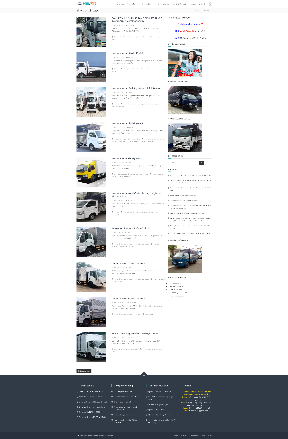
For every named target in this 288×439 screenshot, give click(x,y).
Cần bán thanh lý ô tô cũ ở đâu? (126, 397)
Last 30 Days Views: (176, 293)
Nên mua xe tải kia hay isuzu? (127, 158)
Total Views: (174, 296)
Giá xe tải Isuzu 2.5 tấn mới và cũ (128, 298)
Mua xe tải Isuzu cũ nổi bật (123, 174)
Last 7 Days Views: (176, 289)
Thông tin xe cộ (119, 139)
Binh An (130, 57)
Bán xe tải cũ (147, 4)
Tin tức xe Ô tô (135, 139)
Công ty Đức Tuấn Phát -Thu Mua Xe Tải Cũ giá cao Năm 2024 (190, 175)
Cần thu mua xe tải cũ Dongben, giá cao (183, 200)
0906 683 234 (188, 37)
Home (176, 435)
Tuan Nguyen (132, 302)
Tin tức (193, 4)
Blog (203, 435)
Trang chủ (120, 4)
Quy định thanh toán (156, 410)
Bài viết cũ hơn (84, 371)
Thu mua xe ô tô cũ (194, 435)
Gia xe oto (156, 279)
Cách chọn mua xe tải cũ (123, 392)
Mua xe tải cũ (132, 4)
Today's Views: (175, 283)
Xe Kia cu (130, 141)
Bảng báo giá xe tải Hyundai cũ (91, 392)
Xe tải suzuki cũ (119, 349)
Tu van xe (144, 69)
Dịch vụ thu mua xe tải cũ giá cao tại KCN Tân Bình (187, 213)
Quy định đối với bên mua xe (159, 392)
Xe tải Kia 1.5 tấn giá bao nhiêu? (91, 397)
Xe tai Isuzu (152, 69)
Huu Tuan (131, 25)
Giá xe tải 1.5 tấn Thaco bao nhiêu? (92, 407)
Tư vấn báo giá (163, 4)
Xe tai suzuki (120, 106)
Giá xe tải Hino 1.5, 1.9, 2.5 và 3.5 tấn (92, 417)
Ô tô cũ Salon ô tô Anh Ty (124, 402)
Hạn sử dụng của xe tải (123, 415)
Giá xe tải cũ (118, 244)
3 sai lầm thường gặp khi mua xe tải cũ (183, 195)
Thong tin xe (128, 69)
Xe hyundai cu (144, 104)
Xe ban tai (156, 37)
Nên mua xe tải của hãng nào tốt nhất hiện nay (136, 88)
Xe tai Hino (152, 104)
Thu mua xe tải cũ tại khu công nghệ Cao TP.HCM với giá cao (190, 233)
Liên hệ (202, 4)
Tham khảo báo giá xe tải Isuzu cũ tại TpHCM (135, 333)
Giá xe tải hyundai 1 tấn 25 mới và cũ (93, 402)
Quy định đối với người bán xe (160, 415)
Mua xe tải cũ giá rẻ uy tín (158, 405)
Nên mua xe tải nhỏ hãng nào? (127, 123)
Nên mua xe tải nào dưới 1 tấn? (127, 53)
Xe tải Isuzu (144, 37)
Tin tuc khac (137, 69)
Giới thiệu (183, 435)
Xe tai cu (136, 141)
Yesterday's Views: (176, 286)
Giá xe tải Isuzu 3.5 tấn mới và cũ (128, 263)
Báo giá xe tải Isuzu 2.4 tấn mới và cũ (130, 228)
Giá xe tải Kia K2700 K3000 (89, 412)
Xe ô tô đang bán (180, 4)
